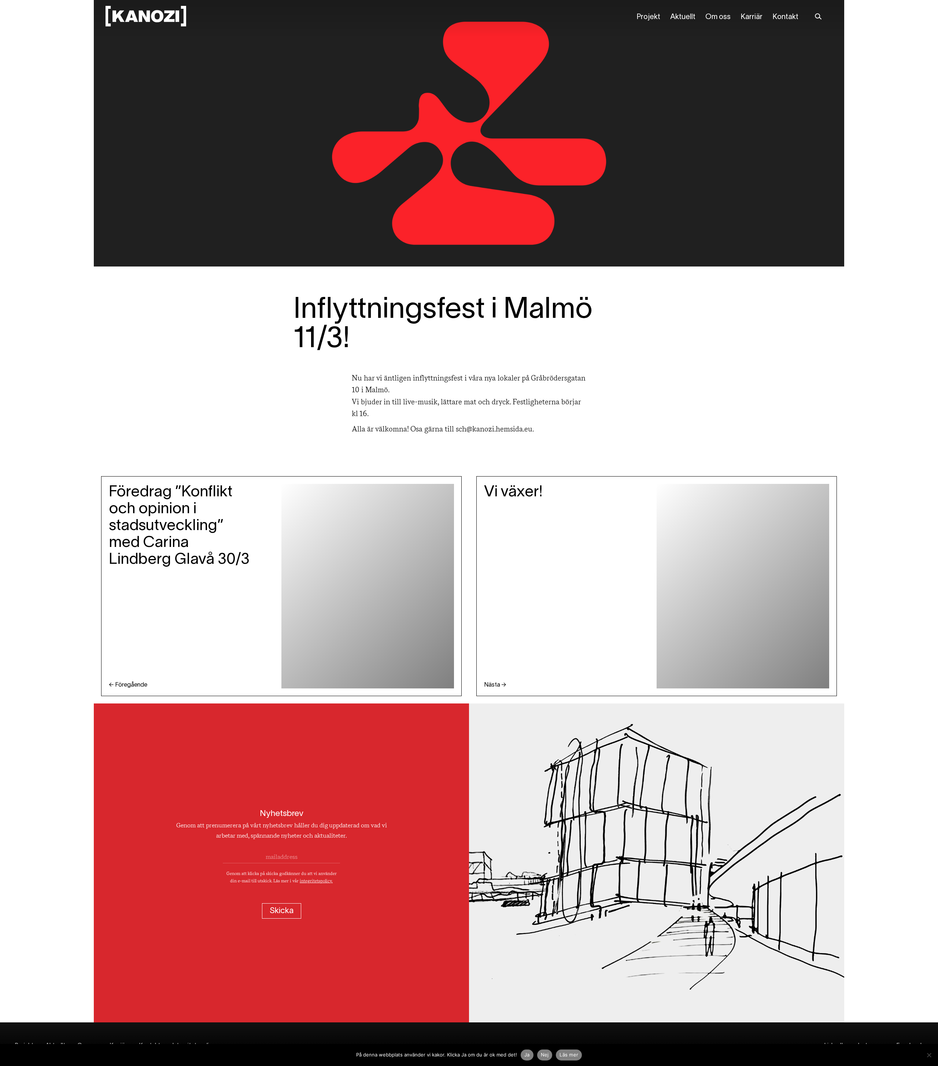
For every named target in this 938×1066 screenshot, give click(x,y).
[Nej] (929, 1055)
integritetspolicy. (316, 881)
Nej (545, 1055)
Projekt (648, 17)
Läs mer (569, 1055)
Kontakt (785, 17)
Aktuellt (682, 17)
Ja (527, 1055)
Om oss (718, 17)
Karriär (751, 17)
